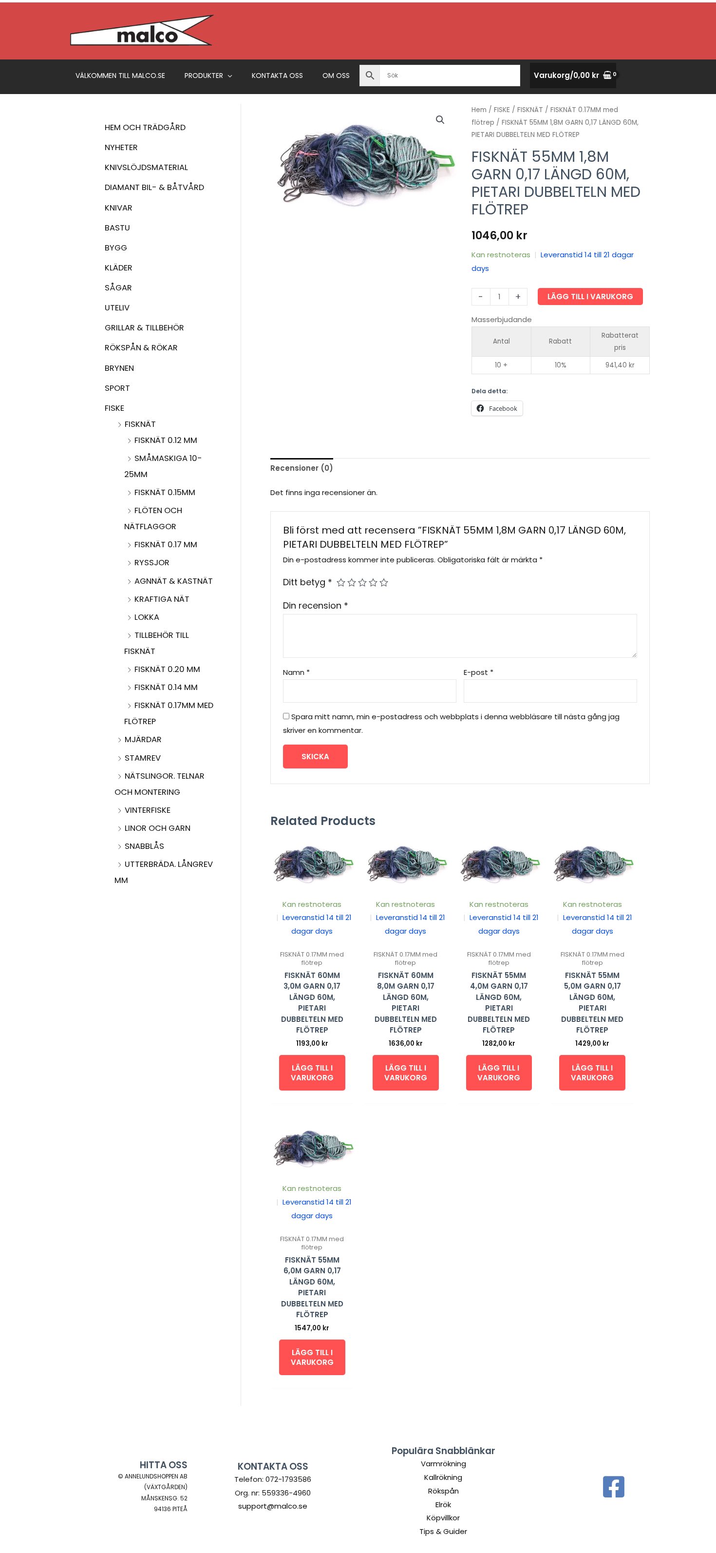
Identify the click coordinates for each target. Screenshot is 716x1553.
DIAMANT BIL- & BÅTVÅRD (154, 187)
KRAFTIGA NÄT (161, 599)
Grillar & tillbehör (144, 327)
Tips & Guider (443, 1531)
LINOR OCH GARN (157, 828)
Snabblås (144, 846)
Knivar (118, 207)
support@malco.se (272, 1506)
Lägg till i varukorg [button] (312, 1073)
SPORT (117, 388)
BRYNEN (119, 368)
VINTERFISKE (147, 810)
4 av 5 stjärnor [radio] (373, 582)
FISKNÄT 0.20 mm (167, 669)
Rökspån (443, 1491)
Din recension (315, 605)
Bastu (117, 227)
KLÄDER (118, 267)
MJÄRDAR (143, 739)
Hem (479, 110)
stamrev (143, 758)
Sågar (118, 287)
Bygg (116, 247)
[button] (227, 75)
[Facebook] (614, 1487)
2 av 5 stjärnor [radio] (351, 582)
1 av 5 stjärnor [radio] (341, 582)
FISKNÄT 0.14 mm (166, 687)
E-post (478, 672)
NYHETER (121, 147)
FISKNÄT (140, 424)
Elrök (443, 1504)
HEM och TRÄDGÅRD (145, 127)
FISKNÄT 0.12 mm (165, 440)
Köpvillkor (443, 1518)
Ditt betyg (307, 582)
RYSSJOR (152, 562)
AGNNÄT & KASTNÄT (173, 581)
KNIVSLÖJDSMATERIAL (146, 167)
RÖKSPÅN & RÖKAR (141, 347)
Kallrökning (443, 1477)
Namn (296, 672)
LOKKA (146, 617)
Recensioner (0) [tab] (301, 468)
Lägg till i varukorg (590, 296)
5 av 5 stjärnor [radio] (383, 582)
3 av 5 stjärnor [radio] (362, 582)
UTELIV (117, 307)
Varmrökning (443, 1463)
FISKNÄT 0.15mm (164, 492)
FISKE (114, 408)
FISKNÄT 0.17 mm (165, 544)
